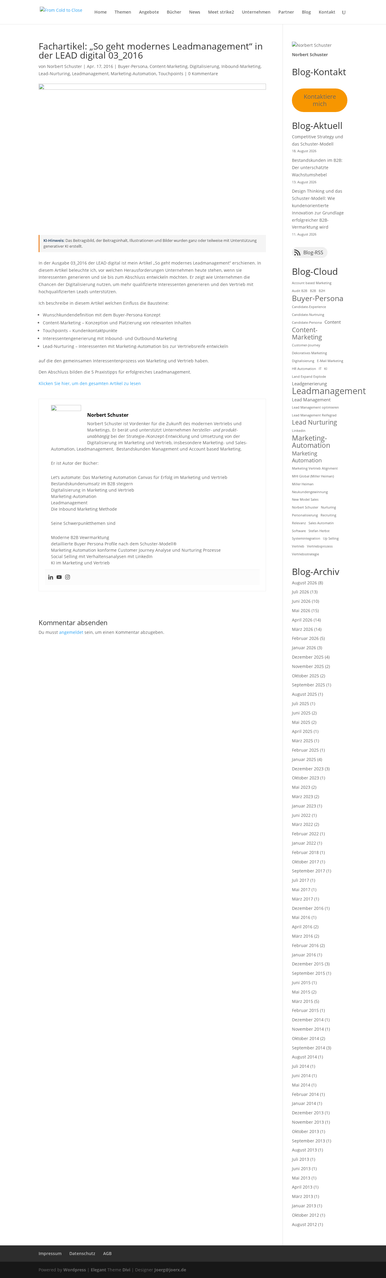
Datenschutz (82, 1253)
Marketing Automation (307, 457)
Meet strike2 (221, 12)
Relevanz (299, 523)
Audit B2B (299, 291)
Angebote (149, 12)
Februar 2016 (305, 945)
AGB (107, 1253)
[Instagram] (67, 577)
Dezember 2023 (308, 769)
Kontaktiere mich (320, 100)
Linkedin (298, 431)
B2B (313, 291)
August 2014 (304, 1057)
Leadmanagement (90, 73)
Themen (123, 12)
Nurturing (328, 507)
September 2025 (308, 685)
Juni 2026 (301, 601)
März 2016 (302, 936)
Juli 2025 (300, 703)
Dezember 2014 (308, 1020)
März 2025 (302, 740)
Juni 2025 (301, 713)
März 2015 (302, 1001)
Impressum (50, 1253)
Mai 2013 (301, 1178)
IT (320, 369)
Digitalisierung (204, 66)
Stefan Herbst (319, 531)
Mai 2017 (301, 889)
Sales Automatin (321, 523)
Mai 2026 (301, 610)
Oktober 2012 (305, 1215)
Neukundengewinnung (310, 492)
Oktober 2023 (305, 778)
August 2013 (304, 1150)
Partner (286, 12)
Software (299, 531)
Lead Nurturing (314, 422)
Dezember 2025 (308, 657)
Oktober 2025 (305, 676)
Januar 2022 (304, 843)
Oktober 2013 (305, 1131)
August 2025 (304, 694)
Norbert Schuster (64, 66)
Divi (126, 1270)
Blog (306, 12)
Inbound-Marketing (241, 66)
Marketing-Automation (133, 73)
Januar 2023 (304, 806)
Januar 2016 (304, 955)
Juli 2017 (300, 880)
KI (325, 369)
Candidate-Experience (309, 307)
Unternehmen (256, 12)
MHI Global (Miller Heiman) (313, 476)
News (194, 12)
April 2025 (302, 731)
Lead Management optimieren (315, 407)
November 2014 (308, 1029)
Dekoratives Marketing (309, 353)
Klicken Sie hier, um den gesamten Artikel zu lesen (90, 383)
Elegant (98, 1270)
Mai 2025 (301, 722)
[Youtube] (59, 577)
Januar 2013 (304, 1206)
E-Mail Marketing (330, 361)
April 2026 (302, 620)
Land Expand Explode (309, 376)
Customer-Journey (306, 345)
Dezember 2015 (308, 964)
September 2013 (308, 1141)
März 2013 (302, 1196)
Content (332, 322)
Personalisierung (305, 515)
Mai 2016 (301, 917)
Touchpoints (170, 73)
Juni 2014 (301, 1075)
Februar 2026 (305, 638)
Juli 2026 (300, 592)
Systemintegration (306, 538)
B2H (322, 291)
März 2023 (302, 796)
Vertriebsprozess (320, 546)
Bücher (174, 12)
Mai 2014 (301, 1085)
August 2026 (304, 583)
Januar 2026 (304, 647)
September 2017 (308, 871)
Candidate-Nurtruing (308, 315)
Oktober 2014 (305, 1038)
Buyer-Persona (132, 66)
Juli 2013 (300, 1159)
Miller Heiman (303, 484)
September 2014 (308, 1048)
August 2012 (304, 1224)
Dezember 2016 (308, 908)
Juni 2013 (301, 1168)
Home (100, 12)
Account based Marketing (311, 283)
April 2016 (302, 927)
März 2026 (302, 629)
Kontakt (327, 12)
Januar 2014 (304, 1103)
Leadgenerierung (309, 384)
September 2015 (308, 973)
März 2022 (302, 824)
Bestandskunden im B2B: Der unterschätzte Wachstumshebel (317, 167)
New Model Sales (305, 499)
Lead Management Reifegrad (314, 415)
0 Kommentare (203, 73)
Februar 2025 (305, 750)
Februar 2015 (305, 1010)
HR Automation (304, 369)
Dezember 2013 (308, 1113)
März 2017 (302, 899)
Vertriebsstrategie (305, 554)
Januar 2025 (304, 759)
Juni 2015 (301, 982)
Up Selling (331, 538)
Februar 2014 (305, 1094)
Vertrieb (298, 546)
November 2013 (308, 1122)
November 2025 (308, 666)
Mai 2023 (301, 787)
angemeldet (71, 632)
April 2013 (302, 1187)
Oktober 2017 (305, 862)
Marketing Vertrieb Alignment (315, 468)
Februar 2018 (305, 852)
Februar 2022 (305, 833)
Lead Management (311, 400)
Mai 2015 (301, 992)
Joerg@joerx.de (170, 1270)
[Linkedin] (50, 577)
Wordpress (74, 1270)
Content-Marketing (169, 66)
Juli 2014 (300, 1066)
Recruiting (328, 515)
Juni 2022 (301, 815)
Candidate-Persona (307, 322)
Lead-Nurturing (54, 73)
